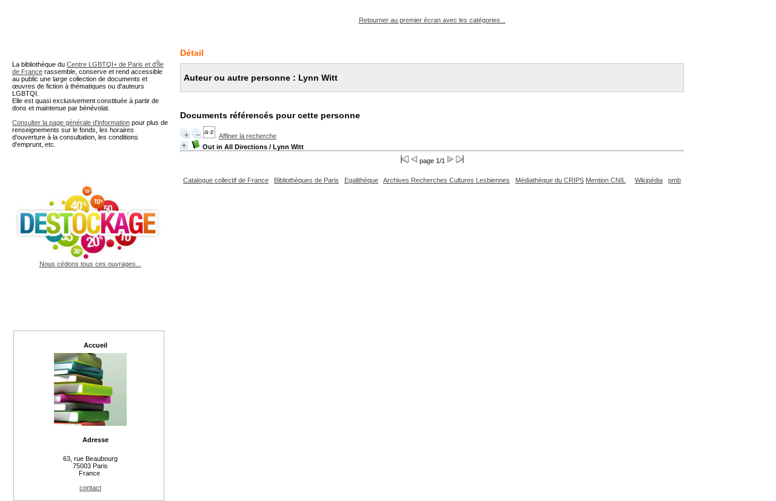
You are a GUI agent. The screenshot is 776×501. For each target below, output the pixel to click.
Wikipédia (649, 180)
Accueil (95, 345)
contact (90, 487)
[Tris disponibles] (209, 136)
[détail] (184, 145)
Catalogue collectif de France (226, 180)
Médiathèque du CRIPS (549, 180)
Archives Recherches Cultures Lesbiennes (446, 180)
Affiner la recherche (247, 136)
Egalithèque (361, 180)
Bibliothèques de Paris (306, 180)
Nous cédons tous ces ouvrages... (90, 263)
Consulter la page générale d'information (71, 122)
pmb (674, 180)
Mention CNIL (606, 180)
